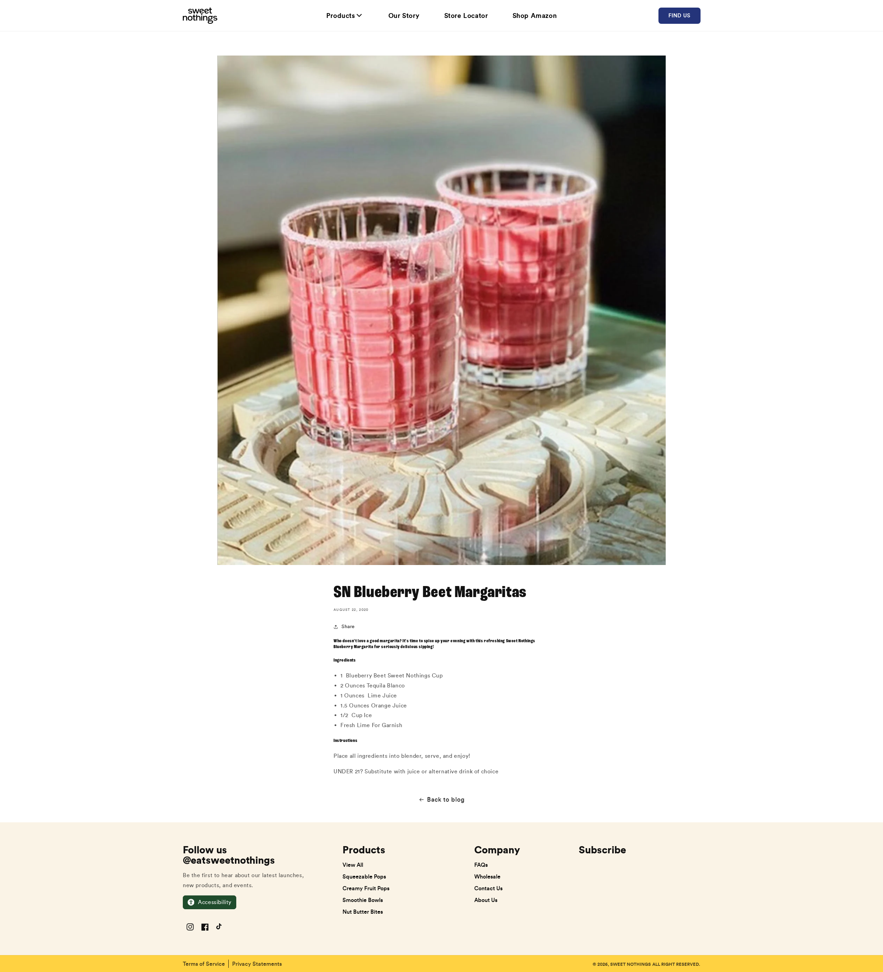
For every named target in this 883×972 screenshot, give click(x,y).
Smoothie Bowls (363, 899)
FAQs (481, 864)
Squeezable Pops (364, 876)
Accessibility (214, 902)
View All (353, 864)
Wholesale (487, 876)
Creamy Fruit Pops (366, 888)
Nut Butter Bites (363, 911)
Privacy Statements (257, 963)
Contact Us (488, 888)
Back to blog (445, 799)
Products (340, 15)
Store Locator (466, 15)
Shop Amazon (535, 15)
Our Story (403, 15)
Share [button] (348, 626)
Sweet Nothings (630, 964)
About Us (485, 899)
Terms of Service (204, 963)
